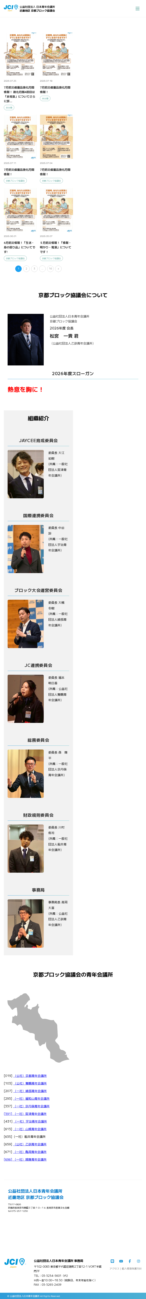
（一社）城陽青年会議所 (30, 1159)
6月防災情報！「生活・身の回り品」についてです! (19, 247)
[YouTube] (121, 1261)
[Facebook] (130, 1261)
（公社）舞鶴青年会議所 (30, 1083)
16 (50, 268)
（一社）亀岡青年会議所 (30, 1151)
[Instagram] (139, 1261)
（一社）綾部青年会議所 (30, 1090)
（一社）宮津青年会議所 (30, 1113)
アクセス (114, 1268)
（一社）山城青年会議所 (30, 1129)
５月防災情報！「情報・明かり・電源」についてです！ (55, 247)
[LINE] (112, 1261)
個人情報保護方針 (132, 1268)
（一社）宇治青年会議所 (30, 1121)
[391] (8, 1113)
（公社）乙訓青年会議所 (30, 1144)
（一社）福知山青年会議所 (31, 1098)
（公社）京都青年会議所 (30, 1075)
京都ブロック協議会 (15, 180)
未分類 (9, 107)
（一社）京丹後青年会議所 (31, 1106)
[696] (8, 1159)
